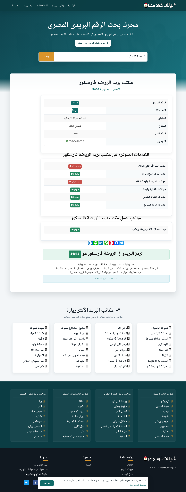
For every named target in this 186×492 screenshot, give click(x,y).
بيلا (40, 401)
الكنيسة (165, 416)
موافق (47, 483)
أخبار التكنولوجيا (40, 465)
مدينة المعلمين (162, 436)
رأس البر (122, 328)
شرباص (39, 366)
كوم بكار (165, 401)
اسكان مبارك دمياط (157, 338)
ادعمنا (88, 465)
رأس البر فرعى (118, 344)
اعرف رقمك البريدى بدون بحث (91, 43)
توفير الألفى (121, 411)
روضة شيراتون (119, 401)
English (130, 465)
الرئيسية (71, 6)
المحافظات (42, 6)
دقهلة (41, 338)
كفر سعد (163, 349)
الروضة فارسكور (117, 361)
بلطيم (39, 416)
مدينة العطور (162, 406)
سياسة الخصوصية (138, 485)
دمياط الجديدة (159, 328)
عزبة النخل (121, 431)
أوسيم (166, 411)
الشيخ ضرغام (77, 344)
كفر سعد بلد (37, 349)
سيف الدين (120, 355)
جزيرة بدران (120, 406)
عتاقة (81, 401)
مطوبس (38, 436)
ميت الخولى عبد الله (73, 355)
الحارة (166, 431)
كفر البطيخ (120, 366)
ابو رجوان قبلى (161, 421)
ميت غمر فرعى (34, 431)
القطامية (122, 416)
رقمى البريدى (57, 6)
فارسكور (163, 344)
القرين (81, 406)
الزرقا (165, 355)
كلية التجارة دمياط (116, 333)
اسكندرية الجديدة (158, 361)
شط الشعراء (36, 333)
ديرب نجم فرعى (75, 411)
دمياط (75, 110)
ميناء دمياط (37, 328)
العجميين (164, 426)
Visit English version (106, 278)
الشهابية (39, 355)
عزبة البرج (79, 333)
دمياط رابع (38, 344)
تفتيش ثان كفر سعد (74, 338)
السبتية (123, 436)
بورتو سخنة (78, 416)
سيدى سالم (36, 411)
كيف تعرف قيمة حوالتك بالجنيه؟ (33, 470)
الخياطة (80, 361)
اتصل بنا (16, 6)
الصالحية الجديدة (75, 421)
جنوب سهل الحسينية (73, 436)
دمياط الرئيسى (159, 333)
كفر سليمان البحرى (33, 361)
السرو (82, 349)
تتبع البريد (28, 6)
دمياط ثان (121, 349)
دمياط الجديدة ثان (157, 366)
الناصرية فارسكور (117, 338)
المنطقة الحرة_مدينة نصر (114, 426)
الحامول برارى (34, 426)
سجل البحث (127, 474)
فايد (82, 431)
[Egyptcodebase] (160, 5)
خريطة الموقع (127, 470)
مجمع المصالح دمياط (73, 328)
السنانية (80, 366)
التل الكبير (79, 426)
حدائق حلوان (120, 421)
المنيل (39, 406)
